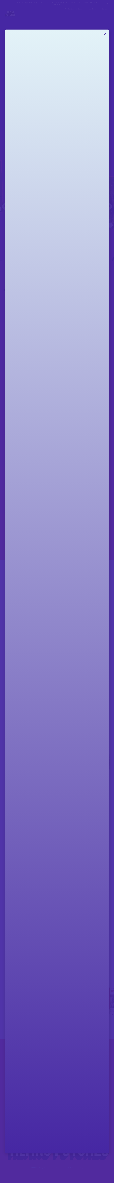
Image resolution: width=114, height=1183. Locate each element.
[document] (57, 591)
